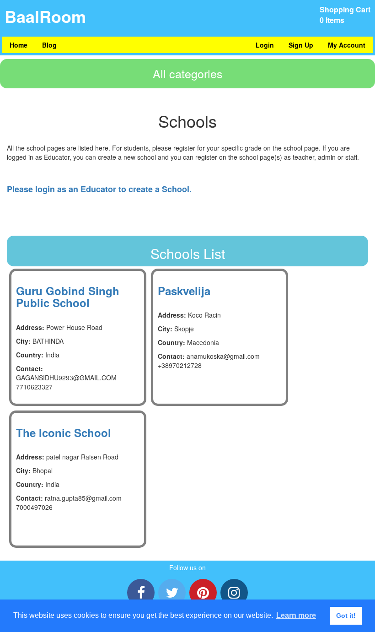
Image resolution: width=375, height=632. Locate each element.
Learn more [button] (296, 615)
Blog (49, 44)
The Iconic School (63, 432)
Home (18, 44)
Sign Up (301, 44)
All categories (188, 73)
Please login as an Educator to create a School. (99, 189)
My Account (346, 44)
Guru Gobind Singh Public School (67, 296)
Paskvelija (184, 290)
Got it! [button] (346, 615)
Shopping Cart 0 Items (345, 14)
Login (265, 44)
